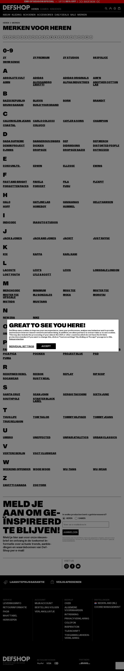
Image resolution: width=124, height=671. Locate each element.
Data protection (16, 339)
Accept (46, 346)
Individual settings (21, 346)
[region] (63, 335)
